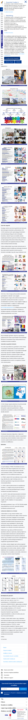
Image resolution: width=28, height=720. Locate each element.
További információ (8, 12)
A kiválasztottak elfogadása (12, 58)
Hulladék (18, 62)
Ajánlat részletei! (20, 718)
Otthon (2, 13)
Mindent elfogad (9, 62)
